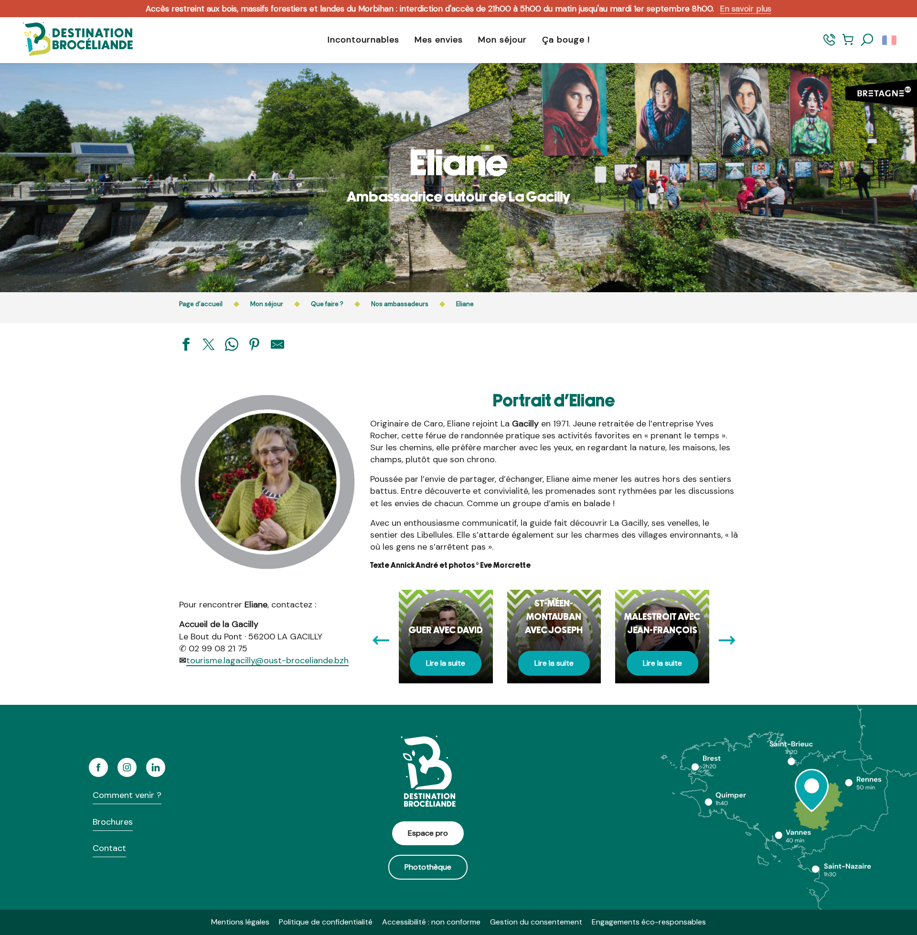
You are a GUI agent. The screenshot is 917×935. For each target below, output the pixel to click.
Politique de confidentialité (326, 922)
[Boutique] (848, 44)
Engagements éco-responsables (649, 922)
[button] (867, 40)
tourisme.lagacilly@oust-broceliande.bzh (267, 660)
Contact (109, 848)
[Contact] (829, 44)
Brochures (113, 822)
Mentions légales (240, 922)
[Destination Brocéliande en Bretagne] (71, 40)
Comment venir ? (127, 795)
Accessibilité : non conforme (431, 922)
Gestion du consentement (536, 922)
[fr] (890, 40)
